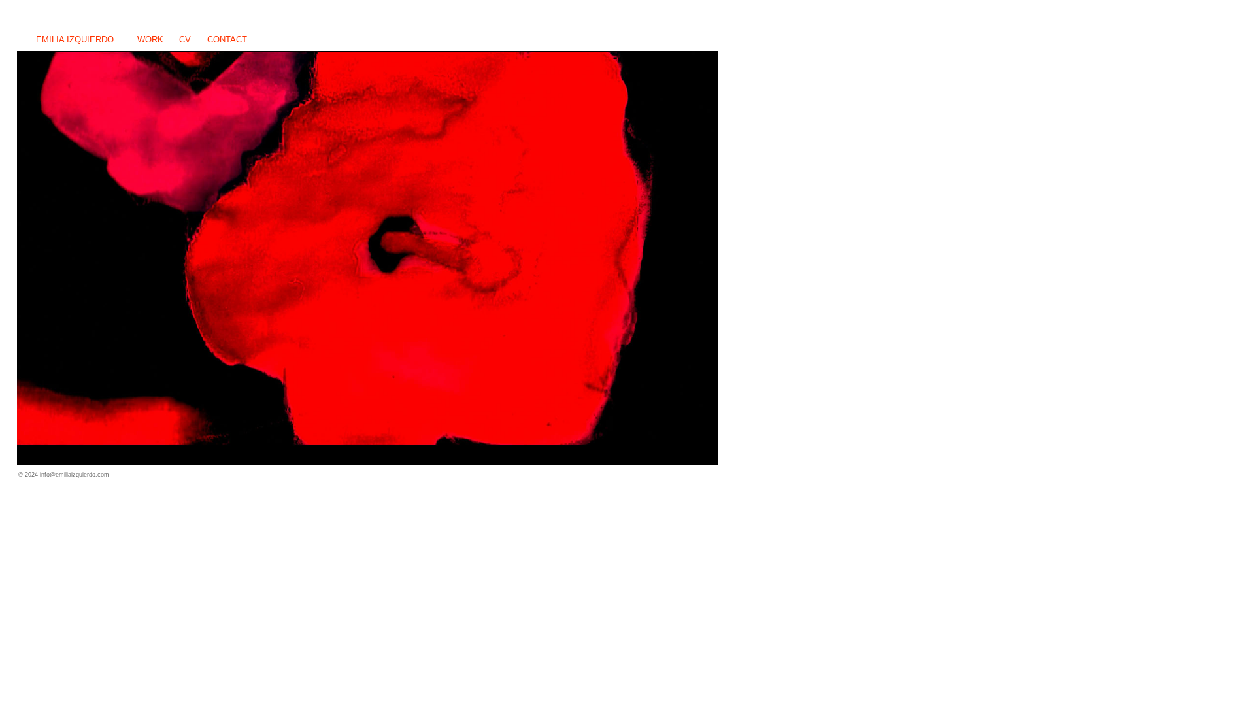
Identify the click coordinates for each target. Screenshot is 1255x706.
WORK (150, 39)
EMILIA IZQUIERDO (75, 39)
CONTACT (227, 39)
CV (185, 39)
